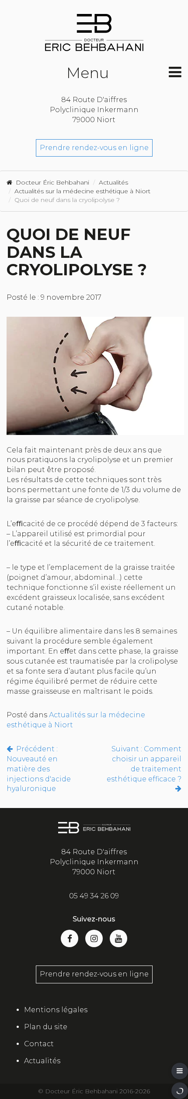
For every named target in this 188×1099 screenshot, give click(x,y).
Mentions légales (55, 1010)
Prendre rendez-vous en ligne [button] (94, 974)
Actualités (42, 1061)
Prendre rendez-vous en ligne (94, 148)
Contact (39, 1044)
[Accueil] (94, 32)
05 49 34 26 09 (94, 896)
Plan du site (45, 1027)
